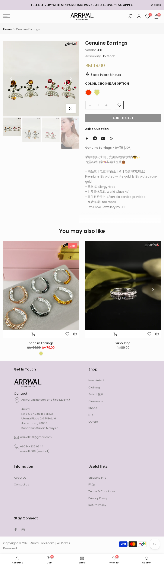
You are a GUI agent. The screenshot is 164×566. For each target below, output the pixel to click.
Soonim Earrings (41, 343)
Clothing (94, 387)
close (9, 5)
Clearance (95, 401)
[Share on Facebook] (87, 138)
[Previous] (11, 78)
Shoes (92, 408)
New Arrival (96, 380)
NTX (91, 415)
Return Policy (97, 505)
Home (7, 29)
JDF (99, 50)
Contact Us (21, 484)
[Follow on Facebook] (15, 529)
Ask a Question (97, 129)
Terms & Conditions (102, 491)
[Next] (70, 78)
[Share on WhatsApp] (111, 138)
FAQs (91, 484)
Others (93, 422)
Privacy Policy (97, 498)
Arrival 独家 (95, 394)
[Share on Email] (103, 138)
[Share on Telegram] (95, 138)
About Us (20, 478)
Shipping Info (97, 478)
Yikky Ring (123, 343)
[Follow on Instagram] (23, 529)
